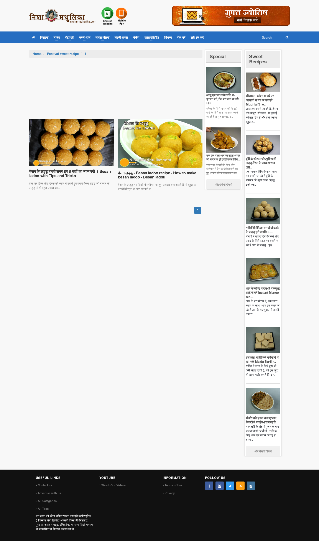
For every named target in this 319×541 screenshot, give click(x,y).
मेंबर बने (181, 37)
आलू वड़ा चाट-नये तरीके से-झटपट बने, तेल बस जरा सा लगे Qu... (222, 99)
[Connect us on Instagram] (251, 486)
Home (37, 53)
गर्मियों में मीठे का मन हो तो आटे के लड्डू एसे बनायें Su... (262, 229)
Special (217, 56)
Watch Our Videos (113, 485)
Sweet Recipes (257, 59)
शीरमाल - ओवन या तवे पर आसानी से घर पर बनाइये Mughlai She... (260, 100)
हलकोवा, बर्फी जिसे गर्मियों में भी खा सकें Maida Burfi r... (262, 359)
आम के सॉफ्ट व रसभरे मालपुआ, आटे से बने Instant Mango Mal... (263, 292)
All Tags (43, 508)
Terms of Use (173, 485)
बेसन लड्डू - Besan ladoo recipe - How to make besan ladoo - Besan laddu (157, 175)
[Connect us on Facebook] (209, 486)
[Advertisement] (115, 90)
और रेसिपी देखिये (223, 184)
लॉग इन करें (197, 37)
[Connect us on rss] (240, 486)
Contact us (45, 485)
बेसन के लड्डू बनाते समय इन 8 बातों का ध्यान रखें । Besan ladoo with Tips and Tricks (70, 173)
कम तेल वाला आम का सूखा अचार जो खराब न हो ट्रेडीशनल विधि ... (223, 157)
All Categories (47, 501)
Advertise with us (49, 493)
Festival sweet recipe (63, 53)
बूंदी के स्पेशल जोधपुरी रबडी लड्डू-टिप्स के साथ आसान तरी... (261, 163)
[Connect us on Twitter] (230, 486)
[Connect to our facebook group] (219, 486)
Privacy (170, 493)
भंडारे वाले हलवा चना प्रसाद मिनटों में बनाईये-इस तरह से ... (262, 420)
